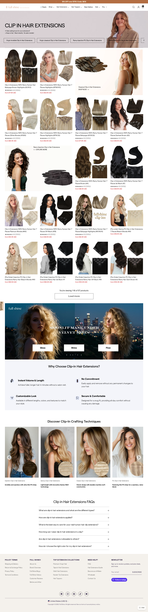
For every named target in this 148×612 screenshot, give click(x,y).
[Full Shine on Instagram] (68, 594)
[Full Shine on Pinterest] (74, 594)
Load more (74, 296)
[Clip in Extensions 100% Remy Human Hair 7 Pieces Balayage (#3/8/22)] (91, 114)
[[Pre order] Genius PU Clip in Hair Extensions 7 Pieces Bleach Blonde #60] (126, 210)
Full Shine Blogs (35, 571)
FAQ (89, 564)
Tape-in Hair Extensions (61, 567)
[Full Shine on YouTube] (86, 594)
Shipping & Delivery (11, 564)
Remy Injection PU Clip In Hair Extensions (87, 40)
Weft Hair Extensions (60, 571)
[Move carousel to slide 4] (77, 355)
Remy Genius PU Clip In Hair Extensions (122, 40)
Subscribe (137, 572)
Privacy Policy (9, 571)
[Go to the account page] (138, 7)
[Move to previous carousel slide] (67, 355)
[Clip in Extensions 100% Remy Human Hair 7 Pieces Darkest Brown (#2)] (126, 114)
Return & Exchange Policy (13, 567)
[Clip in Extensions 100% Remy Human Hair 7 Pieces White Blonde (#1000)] (21, 114)
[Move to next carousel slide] (81, 355)
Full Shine (62, 604)
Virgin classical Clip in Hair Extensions (53, 40)
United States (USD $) (58, 601)
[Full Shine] (17, 7)
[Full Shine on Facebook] (62, 594)
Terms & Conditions (11, 575)
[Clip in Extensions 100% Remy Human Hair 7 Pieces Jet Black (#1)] (126, 162)
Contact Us (92, 578)
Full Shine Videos (35, 575)
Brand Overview (35, 567)
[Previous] (56, 1)
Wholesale (91, 575)
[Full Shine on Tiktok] (80, 594)
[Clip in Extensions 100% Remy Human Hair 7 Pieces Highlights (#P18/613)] (56, 65)
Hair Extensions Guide (95, 567)
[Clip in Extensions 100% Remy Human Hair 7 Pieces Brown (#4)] (91, 162)
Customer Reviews (36, 578)
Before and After (35, 582)
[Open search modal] (133, 7)
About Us (33, 564)
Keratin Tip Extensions (60, 575)
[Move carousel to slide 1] (70, 355)
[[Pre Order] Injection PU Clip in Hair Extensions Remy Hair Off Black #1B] (91, 258)
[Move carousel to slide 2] (73, 355)
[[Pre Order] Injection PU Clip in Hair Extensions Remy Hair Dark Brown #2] (126, 258)
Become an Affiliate (94, 571)
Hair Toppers (57, 578)
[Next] (92, 1)
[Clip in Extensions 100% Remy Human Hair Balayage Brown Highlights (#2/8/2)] (21, 65)
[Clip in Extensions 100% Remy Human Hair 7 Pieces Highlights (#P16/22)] (56, 114)
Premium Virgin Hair (60, 564)
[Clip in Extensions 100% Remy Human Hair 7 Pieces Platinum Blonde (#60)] (21, 210)
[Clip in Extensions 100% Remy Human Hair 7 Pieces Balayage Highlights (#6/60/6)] (91, 210)
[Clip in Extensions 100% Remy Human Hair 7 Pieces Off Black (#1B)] (56, 210)
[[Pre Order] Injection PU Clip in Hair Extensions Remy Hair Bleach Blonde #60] (21, 258)
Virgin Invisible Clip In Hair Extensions (19, 40)
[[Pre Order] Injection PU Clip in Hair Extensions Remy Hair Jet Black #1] (56, 258)
